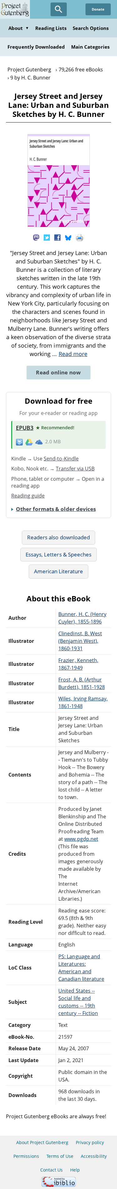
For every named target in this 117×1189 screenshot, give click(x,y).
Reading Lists (50, 28)
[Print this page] (79, 236)
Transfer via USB (75, 468)
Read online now (58, 372)
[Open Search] (59, 9)
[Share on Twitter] (47, 236)
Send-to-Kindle (61, 458)
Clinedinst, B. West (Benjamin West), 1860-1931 (80, 641)
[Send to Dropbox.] (19, 442)
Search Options (91, 28)
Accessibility (94, 1156)
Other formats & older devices (56, 509)
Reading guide (28, 495)
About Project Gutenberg (42, 1142)
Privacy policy (90, 1142)
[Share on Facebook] (57, 236)
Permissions (26, 1156)
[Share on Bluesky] (68, 236)
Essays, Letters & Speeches (58, 554)
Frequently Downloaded (36, 47)
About (18, 28)
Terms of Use (59, 1156)
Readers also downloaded (58, 537)
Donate (98, 9)
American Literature (58, 571)
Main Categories (90, 47)
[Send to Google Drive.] (29, 441)
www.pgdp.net (81, 838)
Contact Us (51, 1170)
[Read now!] (58, 225)
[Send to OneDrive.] (39, 442)
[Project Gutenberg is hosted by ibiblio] (58, 1185)
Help (75, 1170)
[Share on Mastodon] (36, 236)
